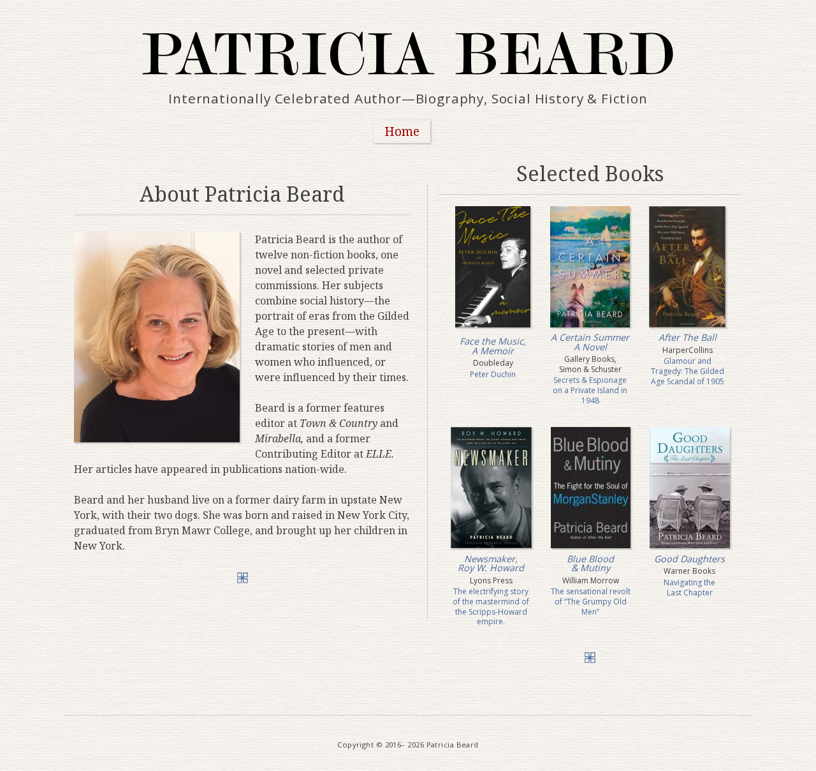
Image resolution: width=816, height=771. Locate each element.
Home (401, 131)
